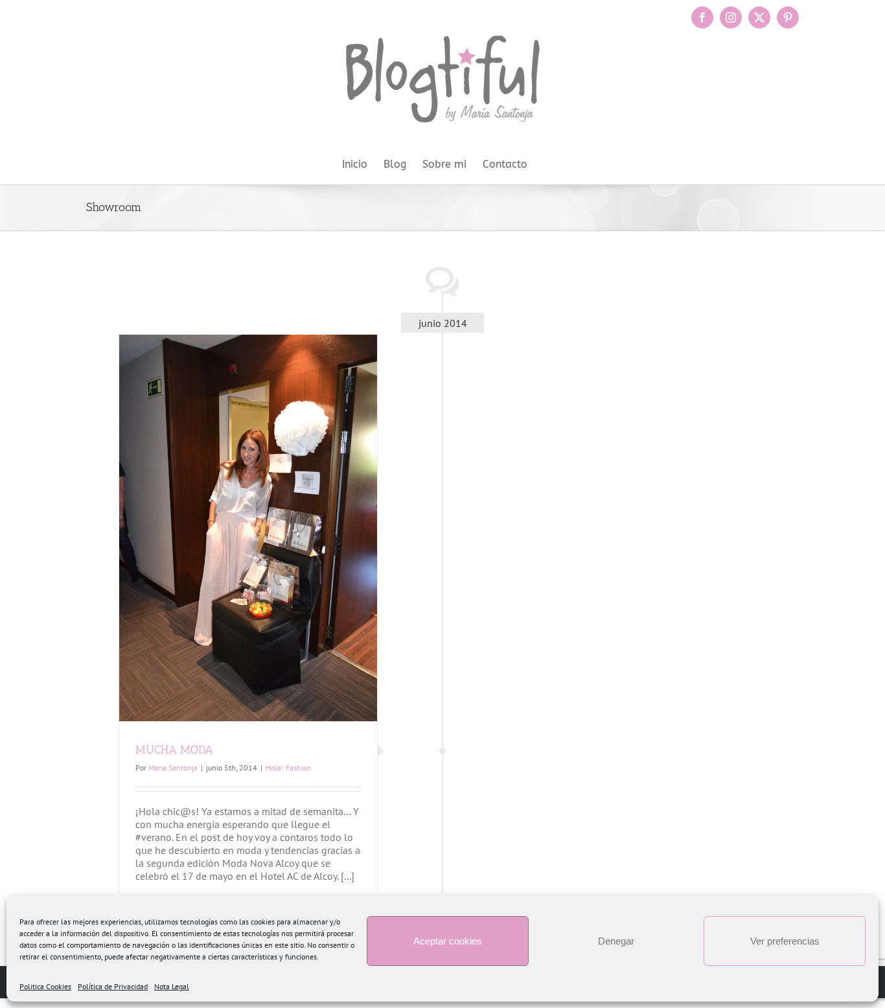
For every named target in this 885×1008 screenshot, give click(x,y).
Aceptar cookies (447, 940)
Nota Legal (171, 986)
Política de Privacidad (113, 986)
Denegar (616, 940)
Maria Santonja (173, 767)
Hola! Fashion (289, 767)
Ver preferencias (785, 940)
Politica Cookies (45, 986)
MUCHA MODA (174, 750)
